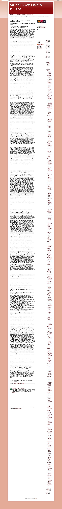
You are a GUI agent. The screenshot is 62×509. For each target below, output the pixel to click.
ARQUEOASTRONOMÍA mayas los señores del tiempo (49, 422)
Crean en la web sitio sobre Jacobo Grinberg (49, 199)
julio (48, 66)
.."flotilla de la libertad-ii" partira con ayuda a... (49, 86)
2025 (47, 41)
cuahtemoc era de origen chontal (49, 233)
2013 (47, 56)
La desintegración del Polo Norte (49, 119)
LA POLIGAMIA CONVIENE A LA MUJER (49, 181)
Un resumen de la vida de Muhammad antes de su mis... (49, 287)
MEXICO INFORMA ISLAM (41, 45)
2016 (47, 52)
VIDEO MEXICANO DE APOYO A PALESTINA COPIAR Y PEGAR (49, 72)
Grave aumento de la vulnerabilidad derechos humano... (49, 477)
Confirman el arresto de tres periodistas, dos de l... (49, 269)
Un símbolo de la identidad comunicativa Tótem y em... (49, 344)
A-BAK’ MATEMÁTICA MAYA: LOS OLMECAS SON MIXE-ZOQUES (49, 219)
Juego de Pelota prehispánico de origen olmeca (49, 360)
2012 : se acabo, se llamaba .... (49, 466)
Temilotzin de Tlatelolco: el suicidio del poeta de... (49, 246)
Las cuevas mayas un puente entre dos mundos (49, 411)
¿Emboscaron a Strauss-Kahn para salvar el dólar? (49, 278)
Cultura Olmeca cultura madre (49, 148)
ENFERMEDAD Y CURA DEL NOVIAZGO (49, 131)
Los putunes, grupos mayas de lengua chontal (49, 228)
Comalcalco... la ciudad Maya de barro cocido (49, 262)
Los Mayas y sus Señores (49, 395)
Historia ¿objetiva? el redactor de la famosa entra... (49, 103)
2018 (47, 50)
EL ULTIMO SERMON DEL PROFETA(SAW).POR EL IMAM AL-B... (49, 292)
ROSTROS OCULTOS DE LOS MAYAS (49, 408)
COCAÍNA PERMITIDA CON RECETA (49, 141)
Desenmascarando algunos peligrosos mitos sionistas (49, 445)
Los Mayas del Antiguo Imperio (49, 377)
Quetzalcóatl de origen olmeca (49, 353)
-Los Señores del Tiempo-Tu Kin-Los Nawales (49, 418)
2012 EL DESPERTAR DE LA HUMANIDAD (49, 195)
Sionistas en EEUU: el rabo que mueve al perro (49, 174)
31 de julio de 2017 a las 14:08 (21, 388)
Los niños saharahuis (49, 435)
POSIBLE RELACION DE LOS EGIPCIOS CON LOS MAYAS (49, 356)
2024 (47, 42)
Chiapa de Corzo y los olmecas (49, 215)
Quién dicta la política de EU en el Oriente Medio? (49, 308)
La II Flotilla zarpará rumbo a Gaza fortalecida (49, 170)
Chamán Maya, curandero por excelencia (49, 152)
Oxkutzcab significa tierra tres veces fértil (49, 393)
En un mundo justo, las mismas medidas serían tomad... (49, 186)
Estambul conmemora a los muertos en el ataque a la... (49, 99)
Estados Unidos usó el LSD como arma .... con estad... (49, 275)
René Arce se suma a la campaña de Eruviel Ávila (49, 133)
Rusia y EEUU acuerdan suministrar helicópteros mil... (49, 312)
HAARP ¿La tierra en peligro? (48, 116)
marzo (48, 488)
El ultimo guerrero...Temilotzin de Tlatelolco (49, 242)
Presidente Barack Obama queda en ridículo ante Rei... (49, 469)
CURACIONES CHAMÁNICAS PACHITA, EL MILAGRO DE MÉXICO (49, 203)
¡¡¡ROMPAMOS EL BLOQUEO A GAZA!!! (49, 80)
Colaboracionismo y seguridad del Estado (49, 481)
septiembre (48, 63)
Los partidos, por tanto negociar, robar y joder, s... (49, 473)
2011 (47, 58)
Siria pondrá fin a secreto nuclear (49, 284)
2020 (47, 47)
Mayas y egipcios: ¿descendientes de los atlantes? (49, 401)
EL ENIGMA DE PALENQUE (49, 363)
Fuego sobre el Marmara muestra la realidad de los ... (49, 320)
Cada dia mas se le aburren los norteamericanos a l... (49, 300)
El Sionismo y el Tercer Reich (49, 96)
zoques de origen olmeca (49, 226)
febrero (48, 489)
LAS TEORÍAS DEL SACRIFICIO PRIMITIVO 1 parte (49, 337)
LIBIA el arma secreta (49, 143)
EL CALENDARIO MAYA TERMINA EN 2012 (49, 223)
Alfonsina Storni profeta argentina (49, 255)
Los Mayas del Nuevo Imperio (49, 379)
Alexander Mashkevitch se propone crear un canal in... (49, 304)
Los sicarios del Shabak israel (49, 106)
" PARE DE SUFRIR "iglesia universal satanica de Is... (49, 296)
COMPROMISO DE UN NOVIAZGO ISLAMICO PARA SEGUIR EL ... (49, 127)
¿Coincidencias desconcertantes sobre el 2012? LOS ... (49, 258)
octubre (48, 62)
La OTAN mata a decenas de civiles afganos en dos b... (49, 209)
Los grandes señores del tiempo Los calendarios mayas (49, 386)
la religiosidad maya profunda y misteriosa (49, 398)
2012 (47, 57)
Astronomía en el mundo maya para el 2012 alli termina (49, 373)
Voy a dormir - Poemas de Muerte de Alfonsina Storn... (49, 252)
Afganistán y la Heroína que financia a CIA (49, 272)
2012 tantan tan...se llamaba (48, 460)
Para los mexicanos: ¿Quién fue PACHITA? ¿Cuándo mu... (49, 160)
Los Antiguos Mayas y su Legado (49, 331)
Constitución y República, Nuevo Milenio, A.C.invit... (49, 454)
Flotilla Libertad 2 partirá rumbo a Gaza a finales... (49, 316)
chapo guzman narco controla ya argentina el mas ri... (49, 137)
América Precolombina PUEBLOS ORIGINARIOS (49, 327)
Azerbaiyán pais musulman (49, 281)
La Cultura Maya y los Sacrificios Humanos (49, 405)
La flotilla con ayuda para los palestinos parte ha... (49, 76)
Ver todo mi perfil (39, 48)
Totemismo (48, 347)
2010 (47, 492)
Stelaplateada (14, 388)
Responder (13, 392)
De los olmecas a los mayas (49, 368)
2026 (47, 40)
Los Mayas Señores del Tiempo (49, 425)
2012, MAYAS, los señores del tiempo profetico (49, 415)
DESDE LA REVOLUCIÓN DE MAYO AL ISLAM (49, 108)
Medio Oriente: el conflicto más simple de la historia (49, 212)
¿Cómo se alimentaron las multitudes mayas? (49, 324)
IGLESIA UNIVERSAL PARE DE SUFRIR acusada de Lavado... (49, 450)
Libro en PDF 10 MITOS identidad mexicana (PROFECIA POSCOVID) (21, 14)
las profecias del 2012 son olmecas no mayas (49, 167)
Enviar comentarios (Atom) (18, 408)
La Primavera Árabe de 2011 (49, 206)
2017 (47, 51)
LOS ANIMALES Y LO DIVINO (49, 333)
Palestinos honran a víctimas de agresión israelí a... (49, 112)
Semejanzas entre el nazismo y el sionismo (49, 177)
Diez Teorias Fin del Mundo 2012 (49, 457)
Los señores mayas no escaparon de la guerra (49, 389)
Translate (44, 27)
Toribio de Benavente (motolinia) (49, 239)
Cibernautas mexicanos (49, 483)
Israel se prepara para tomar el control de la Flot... (49, 93)
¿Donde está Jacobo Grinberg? (49, 193)
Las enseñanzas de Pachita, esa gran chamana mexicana (49, 156)
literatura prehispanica (49, 249)
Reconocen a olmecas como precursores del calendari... (49, 145)
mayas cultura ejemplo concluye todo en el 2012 (49, 382)
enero (48, 490)
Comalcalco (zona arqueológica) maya (49, 265)
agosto (48, 65)
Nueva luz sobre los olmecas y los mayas (49, 371)
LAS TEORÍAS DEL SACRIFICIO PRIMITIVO (49, 341)
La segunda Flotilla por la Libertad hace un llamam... (49, 82)
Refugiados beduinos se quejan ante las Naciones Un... (49, 438)
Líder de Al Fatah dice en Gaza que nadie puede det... (49, 432)
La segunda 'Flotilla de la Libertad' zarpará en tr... (49, 89)
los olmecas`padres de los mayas (49, 366)
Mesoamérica (49, 334)
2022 (47, 45)
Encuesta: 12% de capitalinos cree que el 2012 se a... (49, 463)
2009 (47, 493)
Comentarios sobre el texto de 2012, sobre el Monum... (49, 163)
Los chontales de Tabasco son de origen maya (49, 236)
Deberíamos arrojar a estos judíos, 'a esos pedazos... (49, 189)
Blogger (36, 498)
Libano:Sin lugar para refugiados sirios (49, 442)
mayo (48, 69)
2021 (47, 46)
